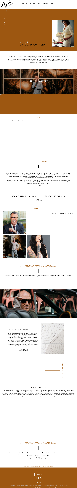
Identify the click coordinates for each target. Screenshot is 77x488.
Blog (39, 3)
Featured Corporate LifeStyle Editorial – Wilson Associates (38, 223)
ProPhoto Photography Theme (39, 487)
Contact (53, 3)
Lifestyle (24, 3)
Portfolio (32, 3)
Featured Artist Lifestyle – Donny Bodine (14, 247)
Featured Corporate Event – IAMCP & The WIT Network (62, 247)
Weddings (45, 3)
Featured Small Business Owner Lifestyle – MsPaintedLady (38, 247)
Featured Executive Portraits (14, 223)
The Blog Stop (54, 487)
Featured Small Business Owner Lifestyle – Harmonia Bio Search (62, 223)
